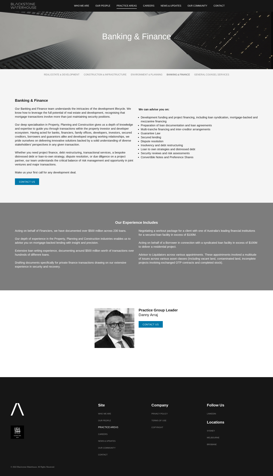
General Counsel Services (211, 74)
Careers (148, 6)
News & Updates (171, 6)
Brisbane (212, 444)
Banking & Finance (178, 74)
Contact (219, 6)
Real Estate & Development (61, 74)
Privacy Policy (159, 414)
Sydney (211, 431)
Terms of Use (158, 420)
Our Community (197, 6)
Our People (102, 6)
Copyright (157, 427)
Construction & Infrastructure (105, 74)
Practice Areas (127, 6)
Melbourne (213, 437)
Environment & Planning (146, 74)
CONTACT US (27, 182)
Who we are (81, 6)
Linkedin (211, 414)
